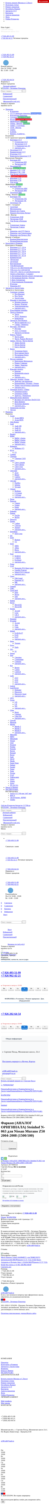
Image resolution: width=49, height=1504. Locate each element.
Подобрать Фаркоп (8, 1385)
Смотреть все (6, 1267)
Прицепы (4, 1089)
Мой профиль (6, 1401)
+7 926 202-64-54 (7, 80)
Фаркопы (13, 1091)
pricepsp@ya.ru (8, 1073)
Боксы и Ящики (23, 1091)
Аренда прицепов (8, 1391)
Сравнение (12, 1149)
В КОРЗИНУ (6, 1181)
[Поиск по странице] (24, 90)
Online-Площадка (7, 1395)
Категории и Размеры (16, 1089)
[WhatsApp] (5, 1158)
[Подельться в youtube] (4, 1300)
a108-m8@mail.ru (9, 1071)
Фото (3, 1393)
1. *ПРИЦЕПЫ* (7, 1085)
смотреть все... (20, 148)
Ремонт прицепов (8, 1383)
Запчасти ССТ (6, 1387)
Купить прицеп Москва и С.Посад (14, 1379)
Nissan (3, 1217)
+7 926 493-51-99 (7, 36)
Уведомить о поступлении (11, 1206)
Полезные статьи (7, 1381)
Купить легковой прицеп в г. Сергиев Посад (18, 1081)
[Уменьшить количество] (2, 1173)
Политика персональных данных (14, 1313)
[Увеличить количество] (2, 1178)
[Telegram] (2, 1158)
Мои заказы (5, 1403)
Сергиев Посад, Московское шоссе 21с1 (10, 30)
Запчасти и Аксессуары (10, 1367)
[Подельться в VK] (2, 1300)
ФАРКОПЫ (5, 1095)
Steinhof (4, 1105)
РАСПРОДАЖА (36, 1091)
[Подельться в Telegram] (6, 62)
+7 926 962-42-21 (7, 38)
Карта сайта (31, 1313)
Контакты (5, 1389)
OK (3, 1502)
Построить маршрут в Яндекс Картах (18, 1061)
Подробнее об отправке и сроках (13, 1200)
